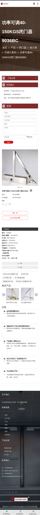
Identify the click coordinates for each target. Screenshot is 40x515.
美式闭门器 (24, 274)
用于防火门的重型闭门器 (24, 281)
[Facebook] (3, 492)
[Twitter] (10, 492)
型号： (4, 194)
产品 (6, 421)
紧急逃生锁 (7, 448)
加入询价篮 (14, 218)
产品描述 (6, 229)
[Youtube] (13, 492)
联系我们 (7, 434)
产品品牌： (5, 197)
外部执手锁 (7, 451)
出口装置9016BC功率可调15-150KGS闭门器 (27, 302)
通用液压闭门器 (8, 281)
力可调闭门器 (7, 277)
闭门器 (6, 454)
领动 (30, 506)
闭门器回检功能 (20, 277)
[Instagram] (16, 492)
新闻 (6, 431)
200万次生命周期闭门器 (10, 274)
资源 (6, 428)
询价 (13, 213)
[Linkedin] (6, 492)
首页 (6, 415)
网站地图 (34, 506)
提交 (8, 142)
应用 (6, 425)
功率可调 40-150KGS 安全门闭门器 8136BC (12, 302)
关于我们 (7, 418)
